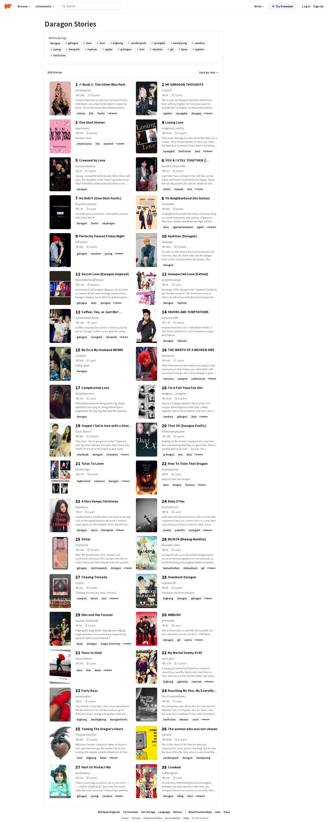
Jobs (218, 812)
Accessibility (172, 818)
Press (227, 812)
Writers (177, 812)
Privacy (136, 818)
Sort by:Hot (207, 72)
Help (186, 818)
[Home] (8, 6)
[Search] (64, 6)
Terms (125, 818)
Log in (306, 6)
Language (164, 812)
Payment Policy (153, 818)
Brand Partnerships (200, 812)
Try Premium (284, 6)
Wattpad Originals (109, 812)
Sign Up (318, 6)
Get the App (148, 812)
